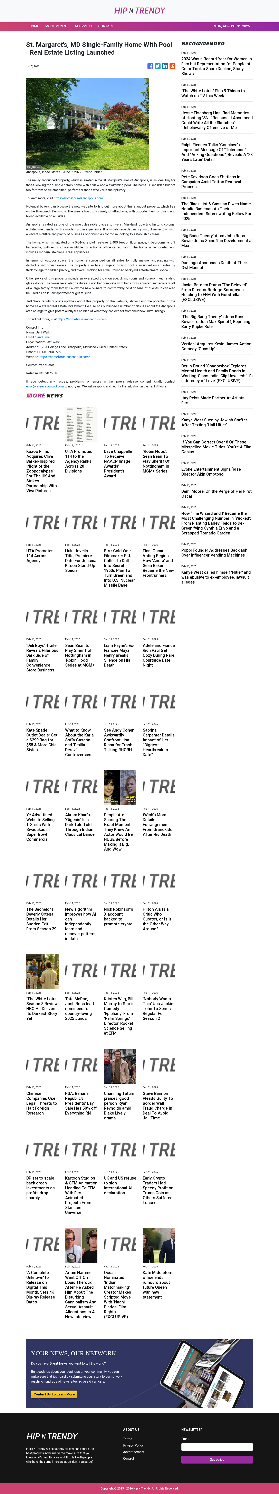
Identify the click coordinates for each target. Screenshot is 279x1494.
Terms (127, 1439)
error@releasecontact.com (45, 386)
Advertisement (133, 1452)
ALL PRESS (83, 26)
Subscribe (217, 1459)
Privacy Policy (133, 1445)
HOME (34, 26)
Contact (128, 1458)
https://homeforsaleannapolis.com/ (65, 357)
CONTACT (106, 26)
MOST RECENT (56, 26)
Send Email (43, 337)
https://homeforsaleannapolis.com (78, 198)
